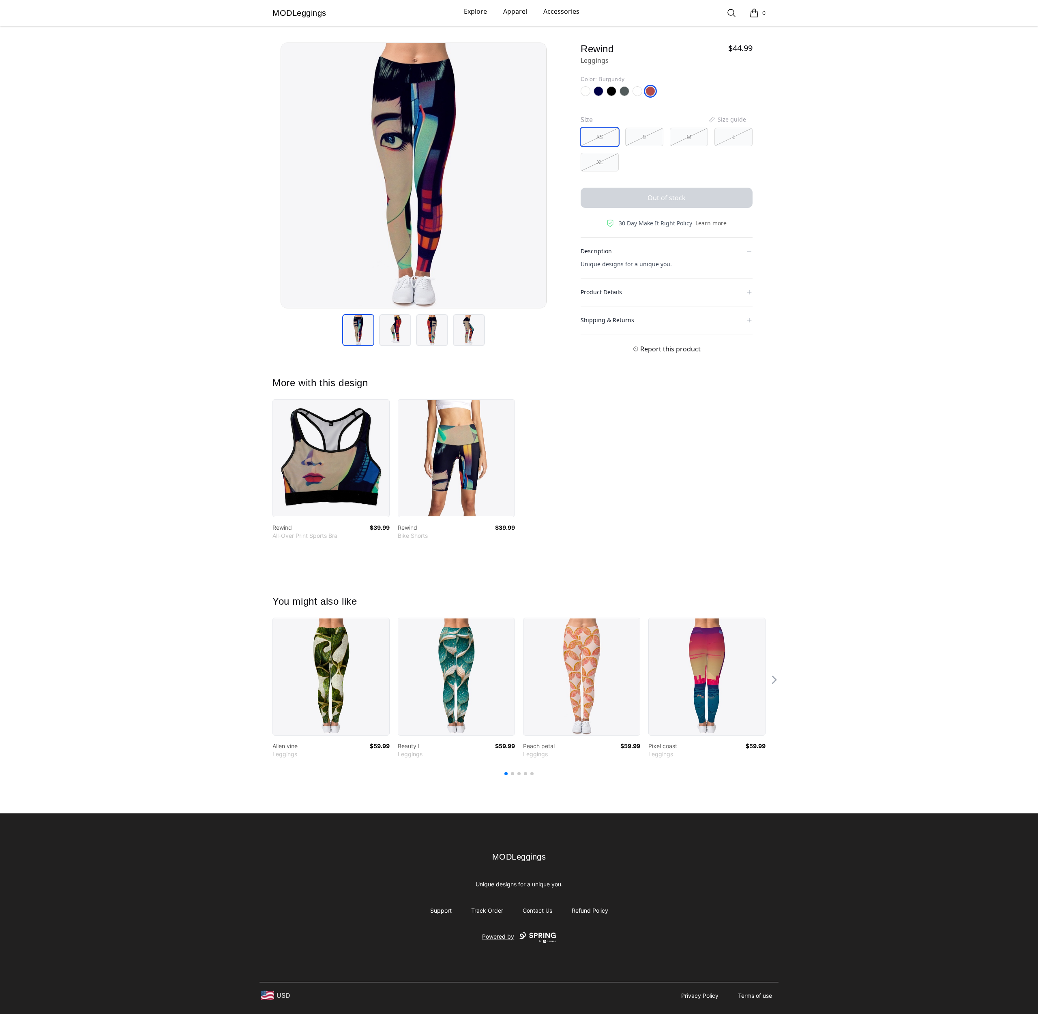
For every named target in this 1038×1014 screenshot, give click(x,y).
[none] (727, 120)
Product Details (601, 292)
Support (441, 910)
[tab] (358, 330)
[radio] (600, 137)
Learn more (711, 223)
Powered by (498, 936)
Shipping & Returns (607, 320)
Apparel (515, 11)
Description (596, 251)
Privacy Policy (699, 995)
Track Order (487, 910)
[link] (331, 458)
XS (599, 137)
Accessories (561, 11)
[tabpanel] (414, 175)
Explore (475, 11)
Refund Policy (590, 910)
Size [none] (587, 119)
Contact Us (537, 910)
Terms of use (755, 995)
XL (600, 162)
